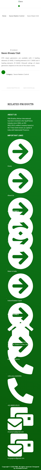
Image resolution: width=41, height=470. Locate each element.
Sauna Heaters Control (16, 16)
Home (4, 16)
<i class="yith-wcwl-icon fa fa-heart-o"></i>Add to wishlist (3, 72)
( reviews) (13, 50)
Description (13, 88)
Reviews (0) (28, 88)
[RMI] (20, 1)
